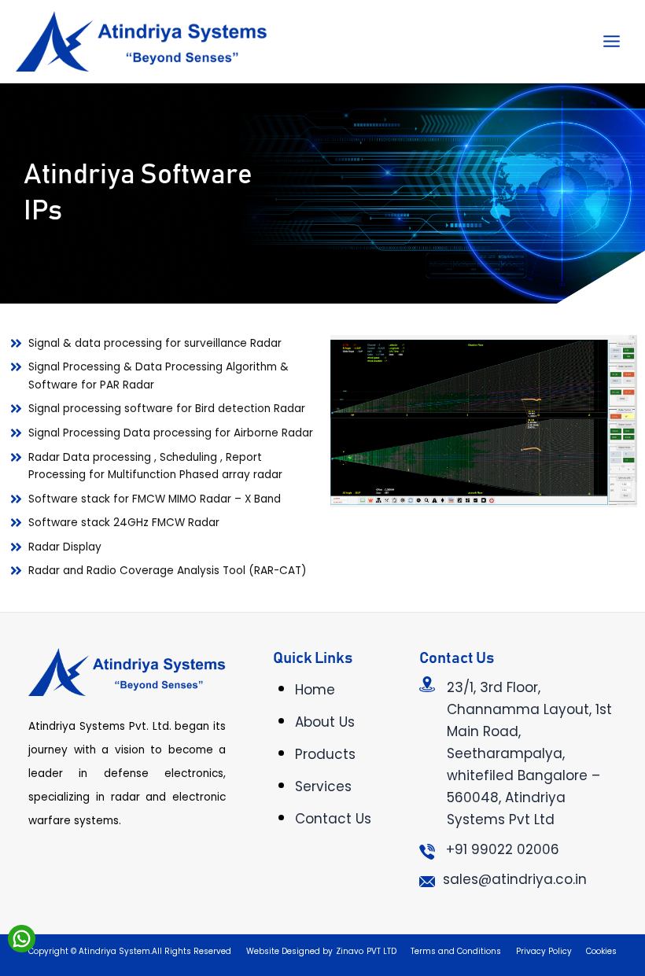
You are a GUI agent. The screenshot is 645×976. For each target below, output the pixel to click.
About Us (325, 722)
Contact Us (333, 818)
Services (323, 786)
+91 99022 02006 (502, 849)
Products (325, 754)
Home (315, 689)
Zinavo (349, 951)
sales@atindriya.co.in (515, 879)
